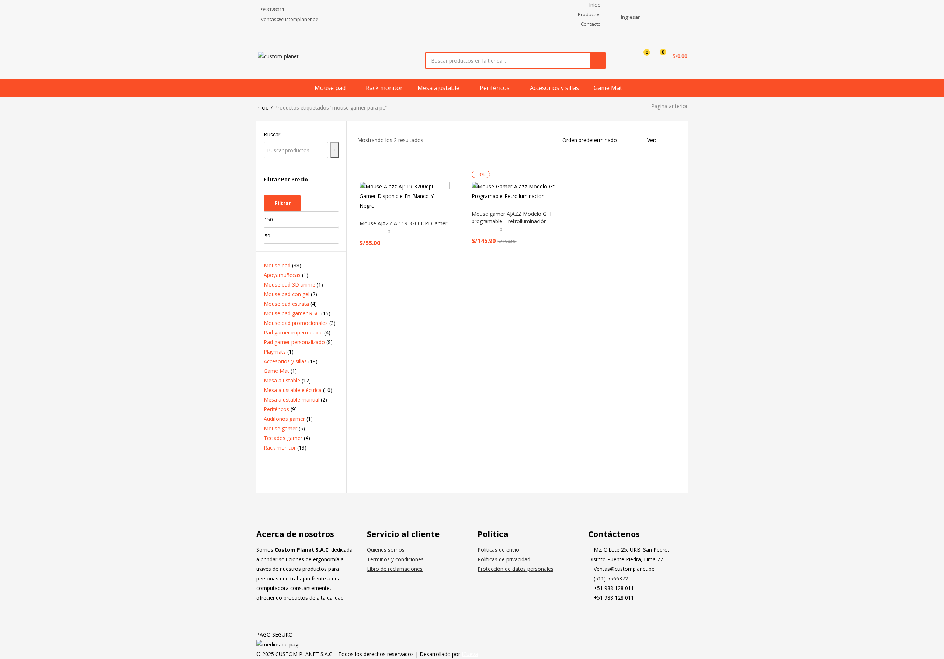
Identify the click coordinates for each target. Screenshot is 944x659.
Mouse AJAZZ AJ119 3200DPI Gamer (403, 223)
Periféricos (495, 88)
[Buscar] (334, 150)
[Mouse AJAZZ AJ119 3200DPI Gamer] (405, 196)
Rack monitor (384, 88)
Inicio (262, 107)
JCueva (470, 654)
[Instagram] (617, 617)
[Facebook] (597, 617)
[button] (671, 56)
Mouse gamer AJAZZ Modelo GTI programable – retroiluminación (511, 217)
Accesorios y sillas (554, 88)
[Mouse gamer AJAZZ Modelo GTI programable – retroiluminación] (517, 191)
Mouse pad (331, 88)
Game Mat (608, 88)
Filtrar (283, 203)
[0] (641, 56)
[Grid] (663, 139)
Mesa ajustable (439, 88)
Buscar (272, 134)
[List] (674, 139)
